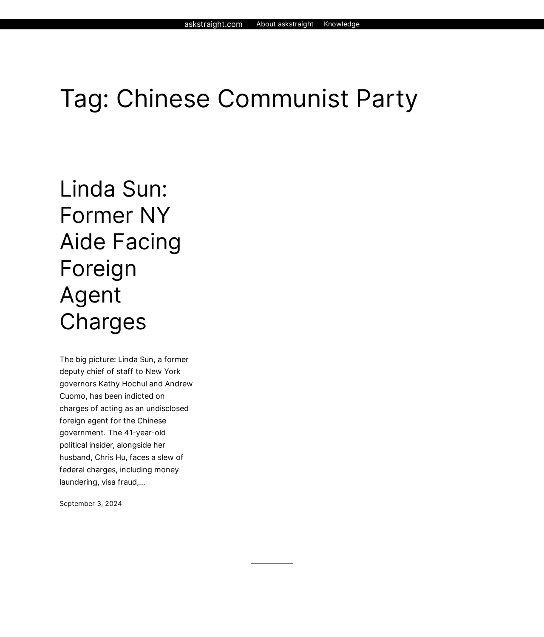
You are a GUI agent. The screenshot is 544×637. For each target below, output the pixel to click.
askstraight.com (213, 24)
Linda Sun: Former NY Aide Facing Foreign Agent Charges (120, 255)
